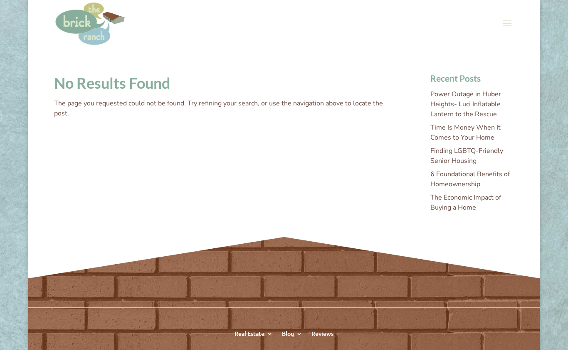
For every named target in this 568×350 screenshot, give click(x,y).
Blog (288, 333)
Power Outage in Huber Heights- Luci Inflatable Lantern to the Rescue (465, 104)
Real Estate (249, 333)
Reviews (322, 333)
